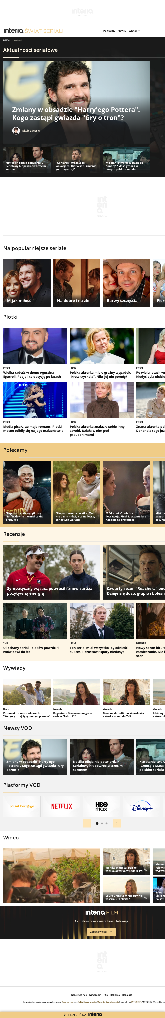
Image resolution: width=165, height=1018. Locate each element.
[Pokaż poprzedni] (87, 823)
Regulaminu (67, 1002)
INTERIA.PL (136, 1002)
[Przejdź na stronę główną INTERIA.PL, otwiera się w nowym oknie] (14, 30)
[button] (134, 31)
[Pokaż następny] (117, 823)
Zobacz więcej (98, 931)
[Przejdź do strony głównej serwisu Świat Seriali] (44, 30)
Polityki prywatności (87, 1002)
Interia (6, 40)
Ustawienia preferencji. (108, 1002)
